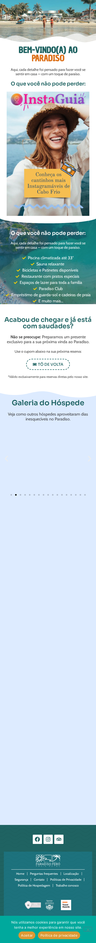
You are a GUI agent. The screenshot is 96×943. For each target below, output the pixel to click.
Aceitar (27, 935)
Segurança (21, 879)
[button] (48, 364)
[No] (87, 929)
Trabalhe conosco (67, 885)
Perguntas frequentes (44, 873)
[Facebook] (37, 839)
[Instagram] (48, 839)
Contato (39, 879)
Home (20, 873)
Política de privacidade (59, 935)
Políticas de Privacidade (65, 879)
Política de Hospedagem (34, 885)
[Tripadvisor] (58, 839)
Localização (71, 873)
